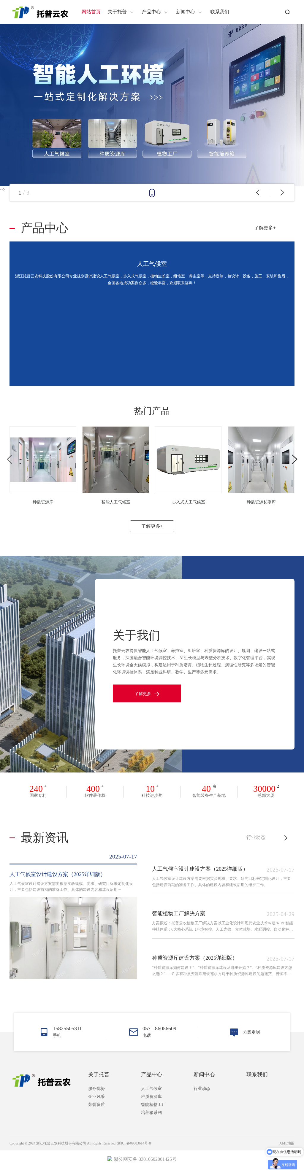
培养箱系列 (151, 1112)
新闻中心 (204, 1074)
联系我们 (257, 1074)
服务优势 (96, 1088)
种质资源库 (151, 1096)
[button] (257, 193)
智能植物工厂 (153, 1104)
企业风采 (96, 1096)
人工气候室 (151, 1088)
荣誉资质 (96, 1104)
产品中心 (151, 1074)
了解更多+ (265, 227)
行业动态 (255, 837)
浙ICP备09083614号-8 (134, 1143)
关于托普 (99, 1074)
